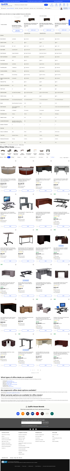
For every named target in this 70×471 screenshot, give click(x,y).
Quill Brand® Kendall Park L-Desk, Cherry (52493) (7, 353)
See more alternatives (17, 31)
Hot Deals (16, 8)
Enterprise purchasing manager (24, 447)
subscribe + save (32, 8)
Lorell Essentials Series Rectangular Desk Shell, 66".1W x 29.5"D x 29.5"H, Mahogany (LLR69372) (43, 213)
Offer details (57, 221)
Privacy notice (24, 466)
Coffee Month (26, 8)
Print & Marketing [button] (39, 8)
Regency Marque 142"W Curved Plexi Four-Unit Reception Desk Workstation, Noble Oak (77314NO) (8, 179)
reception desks (9, 383)
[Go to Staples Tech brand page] (42, 414)
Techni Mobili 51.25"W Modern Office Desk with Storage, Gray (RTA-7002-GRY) (61, 179)
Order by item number (39, 439)
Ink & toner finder (38, 436)
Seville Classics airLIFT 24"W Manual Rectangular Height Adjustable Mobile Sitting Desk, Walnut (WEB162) (8, 248)
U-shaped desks (14, 382)
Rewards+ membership (23, 434)
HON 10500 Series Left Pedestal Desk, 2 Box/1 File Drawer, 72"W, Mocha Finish (31, 24)
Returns (3, 436)
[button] (46, 5)
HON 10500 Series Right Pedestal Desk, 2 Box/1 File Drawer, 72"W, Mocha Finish (46, 24)
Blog (53, 436)
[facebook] (36, 429)
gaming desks (11, 386)
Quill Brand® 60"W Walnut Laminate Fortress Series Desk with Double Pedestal (43, 179)
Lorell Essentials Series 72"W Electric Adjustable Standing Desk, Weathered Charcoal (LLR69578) (43, 283)
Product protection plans (23, 450)
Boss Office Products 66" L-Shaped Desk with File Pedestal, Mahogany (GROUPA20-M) (61, 248)
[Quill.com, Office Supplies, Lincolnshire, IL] (4, 462)
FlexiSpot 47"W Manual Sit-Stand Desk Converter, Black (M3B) (61, 318)
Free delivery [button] (21, 187)
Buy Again (21, 8)
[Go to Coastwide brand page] (22, 414)
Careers (53, 439)
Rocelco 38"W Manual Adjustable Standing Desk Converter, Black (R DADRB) (25, 283)
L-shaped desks (8, 382)
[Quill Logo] (4, 4)
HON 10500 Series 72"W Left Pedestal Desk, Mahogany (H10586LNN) (62, 24)
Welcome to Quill (55, 434)
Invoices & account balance (6, 439)
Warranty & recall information (7, 444)
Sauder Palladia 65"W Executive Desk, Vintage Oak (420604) (25, 318)
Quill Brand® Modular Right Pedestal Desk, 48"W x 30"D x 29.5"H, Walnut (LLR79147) (7, 318)
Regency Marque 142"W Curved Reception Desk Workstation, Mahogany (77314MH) (24, 179)
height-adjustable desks (10, 381)
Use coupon (45, 422)
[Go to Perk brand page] (32, 414)
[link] (15, 161)
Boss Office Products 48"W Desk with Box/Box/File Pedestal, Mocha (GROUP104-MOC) (43, 248)
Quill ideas (20, 452)
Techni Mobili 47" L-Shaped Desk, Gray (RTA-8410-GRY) (25, 213)
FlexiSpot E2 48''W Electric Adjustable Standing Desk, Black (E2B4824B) (25, 353)
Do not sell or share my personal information (49, 466)
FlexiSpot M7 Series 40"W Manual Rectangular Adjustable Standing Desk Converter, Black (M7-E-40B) (61, 213)
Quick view (8, 208)
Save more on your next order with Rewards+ (11, 1)
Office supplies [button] (47, 8)
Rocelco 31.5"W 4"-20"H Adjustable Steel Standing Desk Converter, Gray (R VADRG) (8, 213)
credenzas (9, 385)
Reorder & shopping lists (39, 434)
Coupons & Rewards (10, 8)
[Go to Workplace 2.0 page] (52, 414)
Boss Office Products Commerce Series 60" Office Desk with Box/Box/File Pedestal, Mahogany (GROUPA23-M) (61, 353)
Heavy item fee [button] (27, 33)
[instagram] (30, 429)
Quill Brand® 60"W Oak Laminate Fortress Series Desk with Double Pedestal (42, 353)
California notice (30, 466)
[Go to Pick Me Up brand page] (27, 414)
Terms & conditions (17, 466)
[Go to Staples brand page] (37, 414)
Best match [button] (66, 157)
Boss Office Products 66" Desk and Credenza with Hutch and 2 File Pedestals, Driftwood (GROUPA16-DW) (43, 318)
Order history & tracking (6, 434)
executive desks (9, 380)
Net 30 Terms (21, 441)
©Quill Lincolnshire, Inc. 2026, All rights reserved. (15, 462)
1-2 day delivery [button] (57, 292)
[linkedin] (33, 429)
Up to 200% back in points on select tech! (35, 1)
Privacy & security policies (6, 446)
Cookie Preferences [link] (38, 466)
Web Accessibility (55, 441)
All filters (52, 157)
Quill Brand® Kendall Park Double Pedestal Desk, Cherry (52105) (61, 283)
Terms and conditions (30, 425)
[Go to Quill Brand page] (18, 414)
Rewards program (22, 436)
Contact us (3, 448)
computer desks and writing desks (11, 384)
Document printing (22, 445)
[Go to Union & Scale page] (47, 414)
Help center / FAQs (5, 441)
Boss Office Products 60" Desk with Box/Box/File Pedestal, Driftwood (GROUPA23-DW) (7, 283)
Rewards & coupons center (40, 441)
